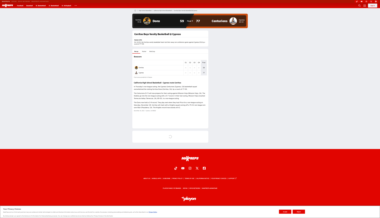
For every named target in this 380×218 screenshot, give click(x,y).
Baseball (29, 5)
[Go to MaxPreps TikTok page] (175, 168)
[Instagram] (366, 1)
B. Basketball (41, 5)
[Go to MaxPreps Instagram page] (190, 168)
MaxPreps (6, 1)
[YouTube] (361, 1)
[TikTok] (357, 1)
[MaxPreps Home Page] (135, 10)
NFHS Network (24, 1)
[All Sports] (75, 5)
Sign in (372, 6)
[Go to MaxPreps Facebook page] (204, 168)
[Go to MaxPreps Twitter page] (197, 168)
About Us (146, 178)
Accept (285, 212)
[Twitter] (371, 1)
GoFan (14, 1)
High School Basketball (145, 10)
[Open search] (359, 5)
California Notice (202, 178)
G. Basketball (54, 5)
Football (20, 5)
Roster (144, 51)
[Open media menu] (364, 5)
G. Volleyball (66, 5)
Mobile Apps (156, 178)
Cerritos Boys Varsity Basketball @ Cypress (185, 10)
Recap (136, 51)
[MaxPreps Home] (7, 5)
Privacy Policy (177, 178)
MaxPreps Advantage (40, 1)
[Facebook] (376, 1)
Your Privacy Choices (218, 178)
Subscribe (166, 178)
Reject (299, 212)
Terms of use (189, 178)
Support (231, 178)
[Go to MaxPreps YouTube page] (182, 168)
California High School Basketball (163, 10)
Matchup (152, 51)
